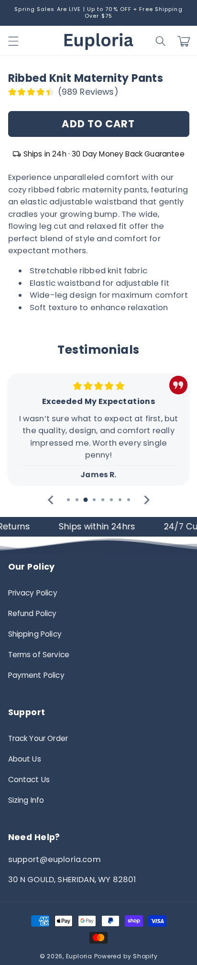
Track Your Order (38, 738)
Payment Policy (36, 675)
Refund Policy (32, 613)
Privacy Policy (32, 593)
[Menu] (12, 41)
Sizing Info (26, 800)
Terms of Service (39, 655)
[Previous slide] (51, 500)
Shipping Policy (35, 634)
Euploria (79, 956)
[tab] (68, 499)
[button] (160, 41)
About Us (24, 759)
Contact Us (29, 779)
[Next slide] (146, 500)
